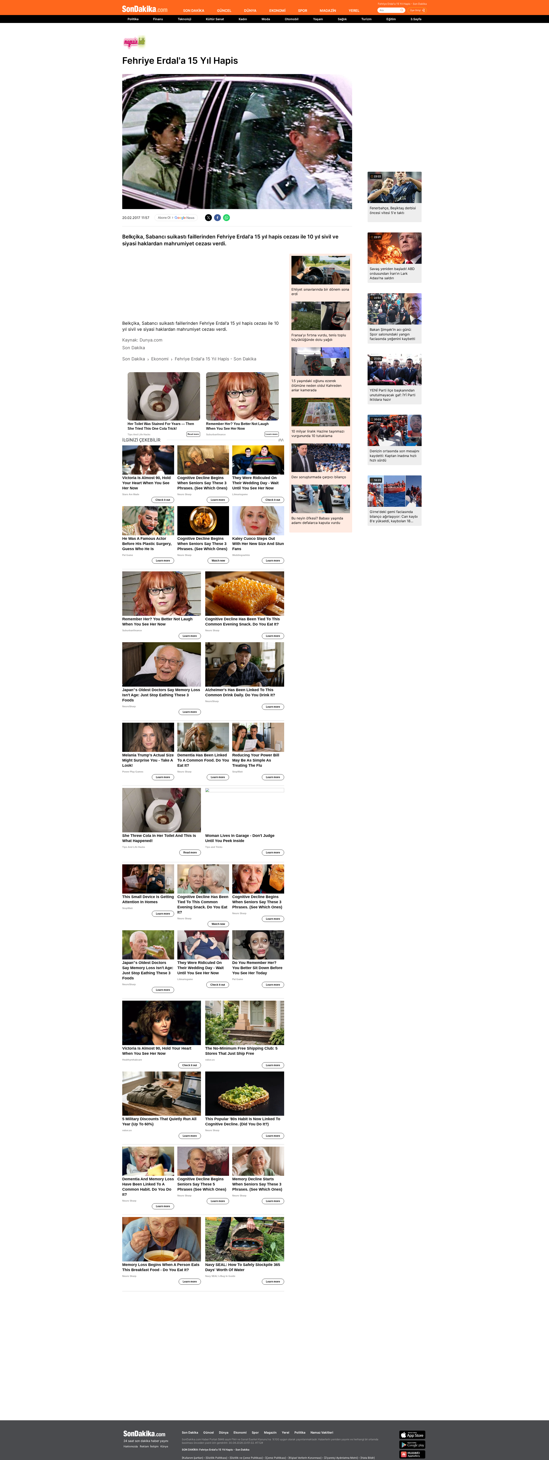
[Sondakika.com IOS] (412, 1435)
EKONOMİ (277, 10)
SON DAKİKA (193, 10)
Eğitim (391, 19)
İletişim (154, 1446)
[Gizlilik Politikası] (216, 1457)
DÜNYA (250, 10)
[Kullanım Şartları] (192, 1457)
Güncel (208, 1432)
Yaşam (318, 19)
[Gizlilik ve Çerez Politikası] (246, 1457)
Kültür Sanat (215, 19)
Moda (266, 19)
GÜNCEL (224, 10)
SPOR (302, 10)
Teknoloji (184, 19)
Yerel (285, 1432)
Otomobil (292, 19)
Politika (133, 19)
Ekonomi (240, 1432)
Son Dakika (190, 1432)
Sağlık (342, 19)
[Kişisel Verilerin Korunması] (304, 1457)
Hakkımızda (131, 1446)
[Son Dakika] (144, 9)
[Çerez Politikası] (275, 1457)
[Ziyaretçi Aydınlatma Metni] (341, 1457)
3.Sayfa (415, 19)
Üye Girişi (415, 10)
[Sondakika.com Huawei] (412, 1454)
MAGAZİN (328, 10)
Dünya (223, 1432)
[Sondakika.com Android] (412, 1444)
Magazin (270, 1432)
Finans (158, 19)
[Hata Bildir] (367, 1457)
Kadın (243, 19)
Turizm (366, 19)
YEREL (354, 10)
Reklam (144, 1446)
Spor (255, 1432)
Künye (164, 1446)
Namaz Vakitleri (322, 1432)
